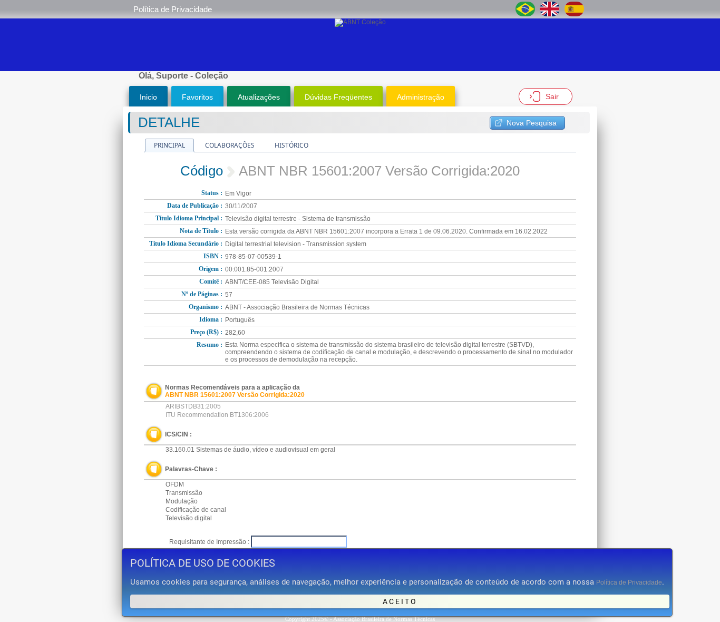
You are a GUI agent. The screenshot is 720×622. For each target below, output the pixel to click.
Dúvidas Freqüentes (338, 97)
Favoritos (197, 97)
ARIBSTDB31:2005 (193, 406)
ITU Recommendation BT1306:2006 (217, 415)
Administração (420, 97)
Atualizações (259, 97)
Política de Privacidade (172, 9)
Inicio (148, 97)
